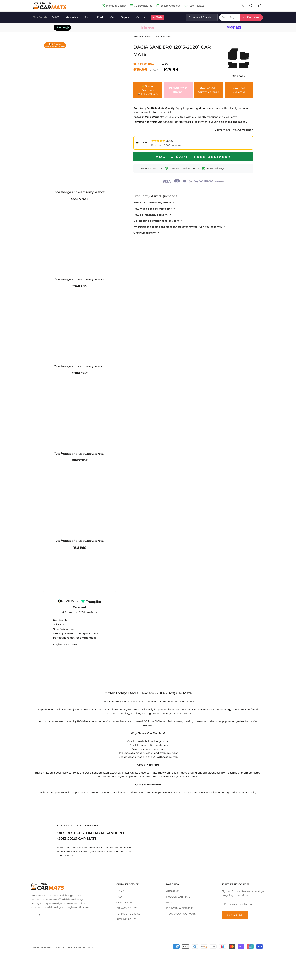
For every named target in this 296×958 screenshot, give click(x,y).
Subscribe (235, 915)
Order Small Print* (144, 232)
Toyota (125, 17)
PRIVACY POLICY (126, 908)
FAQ (119, 896)
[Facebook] (32, 915)
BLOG (170, 902)
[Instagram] (40, 915)
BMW (55, 17)
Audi (87, 17)
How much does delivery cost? (152, 208)
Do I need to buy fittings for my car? (156, 220)
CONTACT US (124, 902)
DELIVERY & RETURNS (179, 908)
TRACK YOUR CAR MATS (181, 913)
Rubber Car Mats (178, 896)
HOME (120, 891)
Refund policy (126, 919)
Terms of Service (128, 913)
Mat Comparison (243, 129)
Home (137, 36)
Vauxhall (141, 17)
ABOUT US (172, 891)
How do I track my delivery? (150, 214)
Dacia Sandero (162, 36)
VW (112, 17)
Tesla (159, 17)
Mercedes (72, 17)
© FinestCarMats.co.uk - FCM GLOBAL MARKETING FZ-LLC (63, 947)
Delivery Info (222, 129)
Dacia (147, 36)
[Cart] (260, 6)
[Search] (251, 6)
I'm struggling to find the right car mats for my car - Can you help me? (177, 226)
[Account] (242, 6)
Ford (100, 17)
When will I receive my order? (152, 202)
